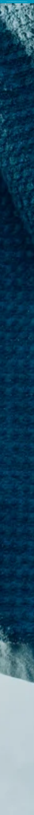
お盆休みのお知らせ (17, 1)
